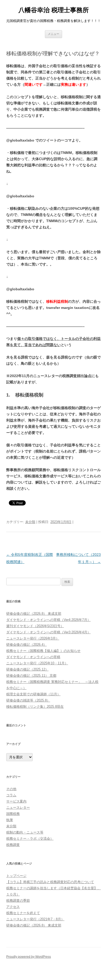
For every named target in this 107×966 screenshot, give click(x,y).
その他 (11, 789)
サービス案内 (16, 801)
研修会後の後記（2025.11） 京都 (31, 675)
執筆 (9, 820)
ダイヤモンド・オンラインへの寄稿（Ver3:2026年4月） (48, 632)
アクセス (13, 907)
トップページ (16, 876)
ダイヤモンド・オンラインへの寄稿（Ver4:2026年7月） (48, 620)
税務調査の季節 (18, 900)
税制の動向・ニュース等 (24, 832)
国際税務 (13, 814)
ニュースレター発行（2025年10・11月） (37, 663)
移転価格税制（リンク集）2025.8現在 (35, 706)
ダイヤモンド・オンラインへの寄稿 (33, 657)
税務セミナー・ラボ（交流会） (30, 838)
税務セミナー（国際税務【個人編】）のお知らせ (43, 651)
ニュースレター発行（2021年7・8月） (35, 919)
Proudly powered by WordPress (28, 957)
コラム (11, 795)
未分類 (30, 522)
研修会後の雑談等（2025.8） (28, 700)
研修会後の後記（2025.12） (27, 669)
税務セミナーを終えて (23, 913)
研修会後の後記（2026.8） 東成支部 (33, 614)
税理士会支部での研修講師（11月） (33, 694)
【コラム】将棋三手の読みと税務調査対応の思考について (50, 882)
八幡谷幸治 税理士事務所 (53, 9)
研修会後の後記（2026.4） (26, 644)
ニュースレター (18, 807)
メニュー (53, 33)
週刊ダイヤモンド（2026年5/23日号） (35, 626)
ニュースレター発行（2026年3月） (32, 638)
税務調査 (13, 845)
